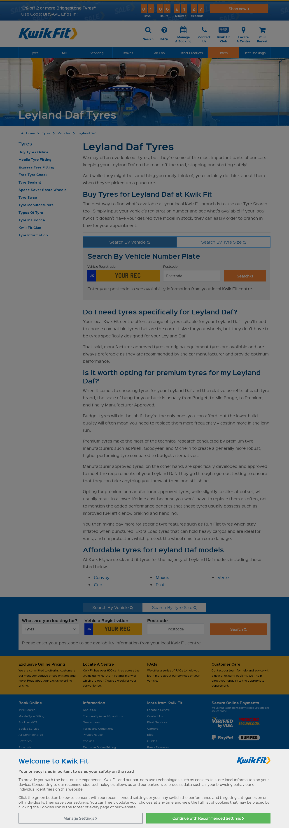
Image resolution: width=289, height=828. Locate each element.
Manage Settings (79, 818)
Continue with (207, 818)
